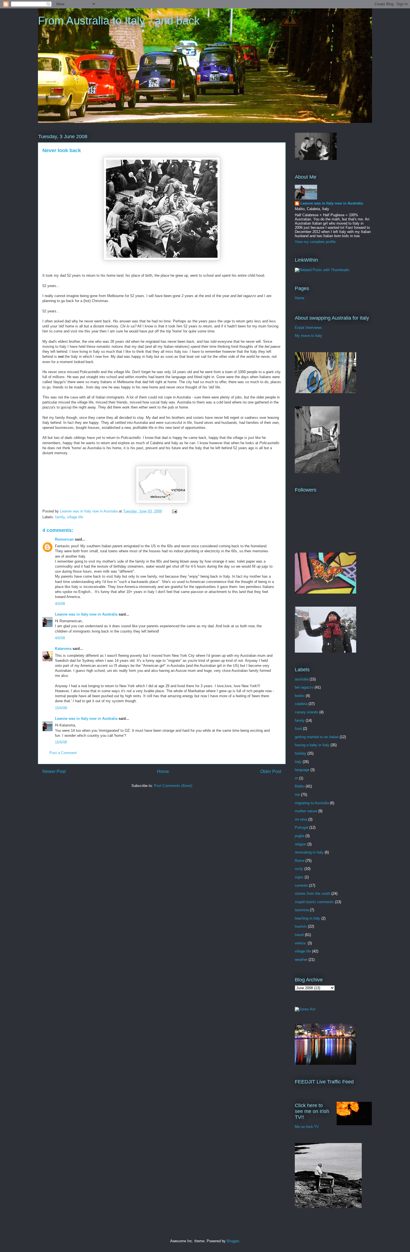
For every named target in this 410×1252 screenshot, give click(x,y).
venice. (301, 943)
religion (300, 844)
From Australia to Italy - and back (119, 20)
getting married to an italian (317, 737)
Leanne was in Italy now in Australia (86, 614)
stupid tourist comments (314, 902)
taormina (302, 910)
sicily (299, 869)
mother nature (306, 811)
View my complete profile (315, 242)
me (297, 794)
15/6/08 (61, 708)
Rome (299, 861)
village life (75, 517)
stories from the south (312, 893)
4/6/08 (60, 604)
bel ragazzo (304, 687)
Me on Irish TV (307, 1127)
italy (298, 762)
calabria (301, 704)
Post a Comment (63, 753)
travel (299, 935)
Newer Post (54, 771)
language (302, 770)
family (60, 517)
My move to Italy (308, 336)
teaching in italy (307, 918)
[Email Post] (174, 511)
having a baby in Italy (312, 745)
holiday (300, 753)
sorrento (301, 885)
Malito (300, 786)
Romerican (64, 539)
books (300, 696)
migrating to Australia (312, 803)
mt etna (301, 819)
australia (301, 679)
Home (163, 771)
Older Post (270, 771)
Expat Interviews (308, 327)
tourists (301, 926)
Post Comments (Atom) (173, 786)
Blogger (233, 1241)
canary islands (306, 712)
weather (301, 959)
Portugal (301, 827)
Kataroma (63, 648)
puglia (299, 836)
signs (299, 877)
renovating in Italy (309, 852)
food (298, 728)
